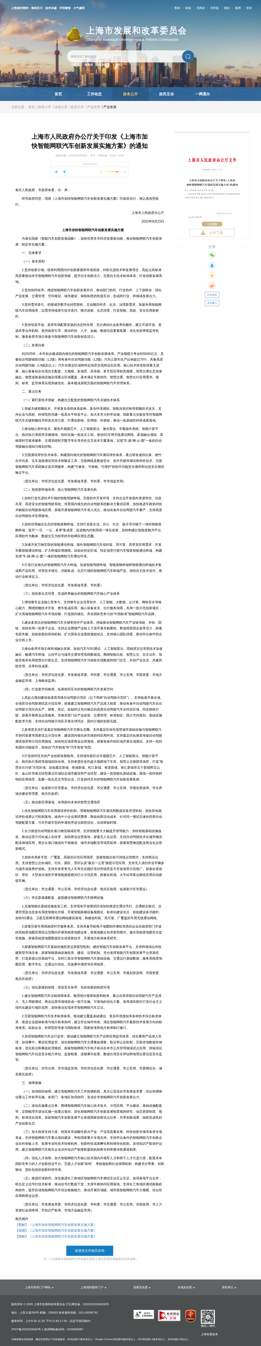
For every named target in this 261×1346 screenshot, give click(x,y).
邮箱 (188, 8)
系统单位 (227, 1287)
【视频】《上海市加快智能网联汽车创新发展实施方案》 (56, 1230)
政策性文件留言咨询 (89, 1250)
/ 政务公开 (43, 107)
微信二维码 (208, 1325)
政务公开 (130, 94)
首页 (58, 94)
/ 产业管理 (92, 107)
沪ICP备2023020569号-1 (27, 1329)
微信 (227, 8)
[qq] (212, 265)
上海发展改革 (209, 1334)
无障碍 (200, 8)
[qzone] (212, 275)
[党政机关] (190, 1316)
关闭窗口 (212, 303)
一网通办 (202, 94)
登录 (249, 8)
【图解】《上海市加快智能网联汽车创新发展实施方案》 (56, 1224)
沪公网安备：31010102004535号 (87, 1304)
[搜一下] (188, 56)
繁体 (177, 8)
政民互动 (166, 94)
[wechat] (212, 255)
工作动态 (94, 94)
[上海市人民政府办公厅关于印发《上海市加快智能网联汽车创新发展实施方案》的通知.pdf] (212, 185)
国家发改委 (140, 1287)
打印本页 (212, 294)
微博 (238, 8)
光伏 (118, 64)
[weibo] (212, 285)
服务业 (89, 64)
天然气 (75, 64)
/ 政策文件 (76, 107)
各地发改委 (185, 1287)
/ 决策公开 (59, 107)
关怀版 (214, 8)
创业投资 (104, 64)
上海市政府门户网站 (38, 1287)
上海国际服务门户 (92, 1287)
